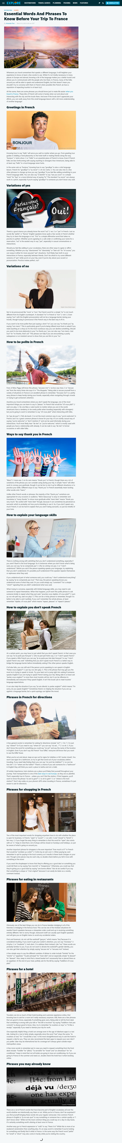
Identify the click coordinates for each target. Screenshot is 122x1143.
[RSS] (103, 3)
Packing (66, 3)
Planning (57, 3)
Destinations (30, 3)
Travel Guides (44, 3)
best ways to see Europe (47, 773)
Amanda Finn (10, 23)
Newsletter (114, 3)
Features (84, 3)
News (75, 3)
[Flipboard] (99, 3)
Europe (16, 10)
